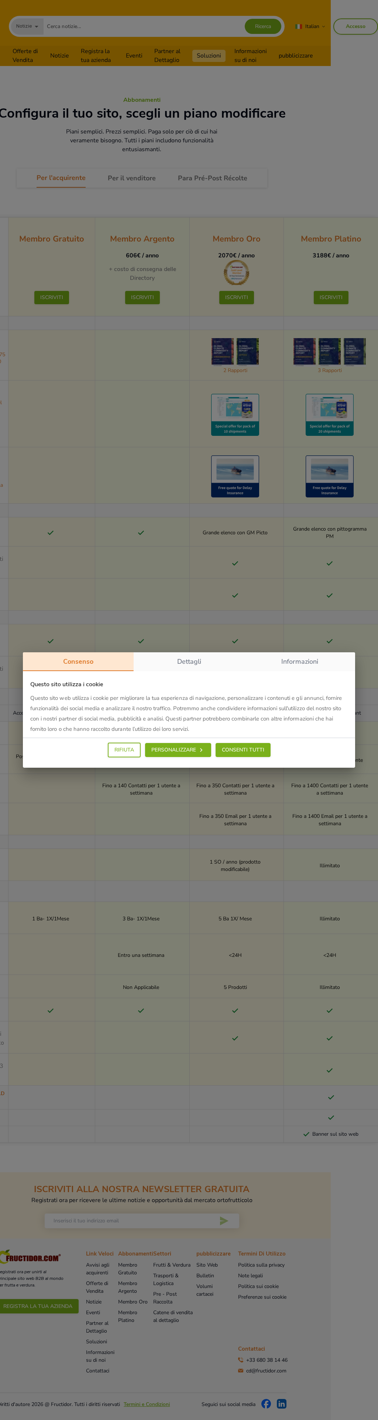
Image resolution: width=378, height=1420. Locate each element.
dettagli (189, 661)
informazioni (299, 661)
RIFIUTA (124, 749)
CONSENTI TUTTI (243, 749)
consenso (78, 661)
